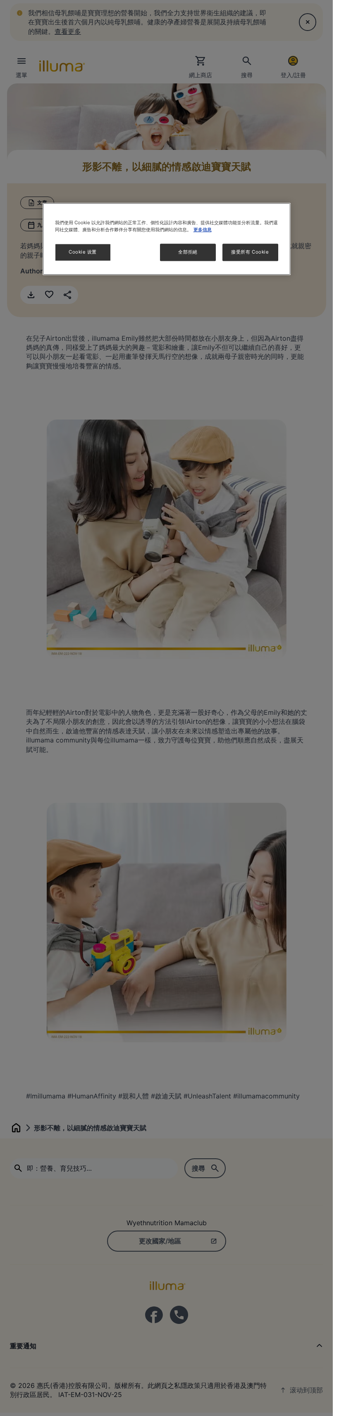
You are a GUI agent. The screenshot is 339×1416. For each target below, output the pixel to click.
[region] (167, 239)
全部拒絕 (187, 252)
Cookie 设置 (83, 252)
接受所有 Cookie (250, 252)
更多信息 (202, 230)
